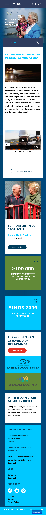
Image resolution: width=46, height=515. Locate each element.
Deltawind (12, 475)
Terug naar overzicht (23, 171)
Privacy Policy (13, 502)
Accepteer (36, 512)
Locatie (11, 442)
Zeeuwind (12, 478)
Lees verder (17, 247)
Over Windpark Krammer (18, 435)
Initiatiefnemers (14, 438)
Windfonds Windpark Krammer (20, 457)
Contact (11, 499)
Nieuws (11, 496)
